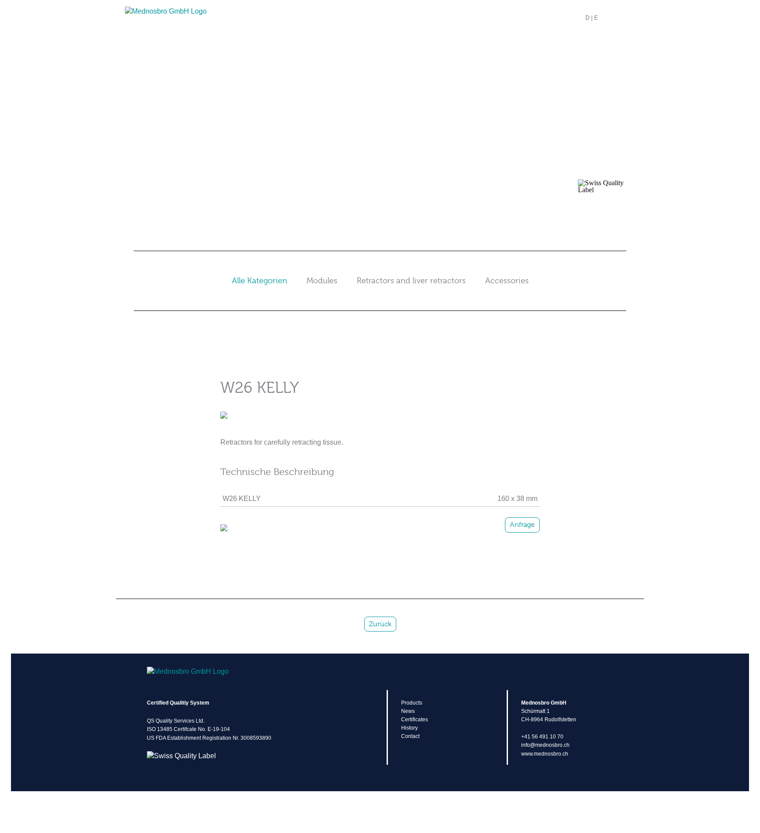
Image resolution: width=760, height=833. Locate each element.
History (409, 728)
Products (411, 703)
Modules (322, 280)
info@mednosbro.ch (545, 745)
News (408, 711)
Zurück (380, 624)
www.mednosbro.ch (544, 754)
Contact (410, 736)
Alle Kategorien (259, 280)
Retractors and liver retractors (411, 280)
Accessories (507, 280)
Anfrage (522, 525)
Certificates (414, 719)
